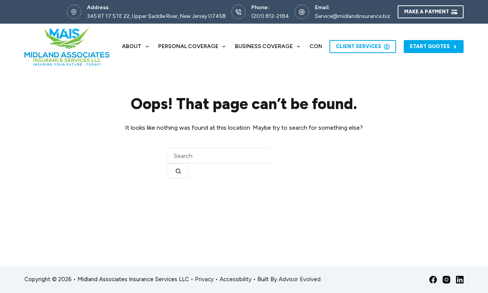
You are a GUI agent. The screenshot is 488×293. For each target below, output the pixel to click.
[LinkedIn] (460, 279)
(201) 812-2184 (270, 16)
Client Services (358, 46)
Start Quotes (429, 46)
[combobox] (219, 155)
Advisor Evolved (300, 279)
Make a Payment (426, 11)
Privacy (204, 279)
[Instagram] (446, 279)
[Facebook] (433, 279)
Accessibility (236, 279)
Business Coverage (264, 46)
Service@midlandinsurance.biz (352, 16)
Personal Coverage (188, 46)
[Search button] (178, 171)
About (131, 46)
